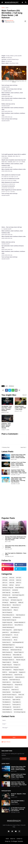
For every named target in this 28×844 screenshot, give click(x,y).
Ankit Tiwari (6, 592)
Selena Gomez (19, 677)
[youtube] (15, 831)
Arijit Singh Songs (18, 595)
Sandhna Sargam (7, 677)
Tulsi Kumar (6, 704)
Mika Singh (19, 647)
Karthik (15, 637)
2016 (11, 577)
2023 (18, 582)
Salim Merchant (7, 674)
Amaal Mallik (19, 587)
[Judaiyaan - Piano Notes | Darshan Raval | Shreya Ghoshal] (7, 418)
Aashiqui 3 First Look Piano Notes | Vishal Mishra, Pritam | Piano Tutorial (18, 464)
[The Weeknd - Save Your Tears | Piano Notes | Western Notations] (7, 401)
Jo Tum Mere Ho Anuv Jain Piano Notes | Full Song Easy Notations (18, 809)
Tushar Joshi (16, 704)
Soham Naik (6, 692)
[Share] (25, 21)
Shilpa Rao (18, 684)
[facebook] (8, 831)
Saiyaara (22, 672)
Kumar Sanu (6, 642)
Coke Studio (15, 607)
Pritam (15, 662)
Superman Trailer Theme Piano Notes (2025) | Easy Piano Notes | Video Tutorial (18, 471)
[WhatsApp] (13, 390)
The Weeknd (6, 702)
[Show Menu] (2, 2)
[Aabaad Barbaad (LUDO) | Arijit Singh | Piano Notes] (20, 401)
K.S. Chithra (6, 637)
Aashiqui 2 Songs (7, 587)
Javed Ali (5, 632)
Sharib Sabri (6, 682)
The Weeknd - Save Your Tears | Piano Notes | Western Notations (7, 408)
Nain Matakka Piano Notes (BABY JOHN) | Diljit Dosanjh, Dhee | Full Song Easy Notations (18, 480)
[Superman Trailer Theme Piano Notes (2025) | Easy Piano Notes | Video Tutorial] (6, 472)
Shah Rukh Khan (14, 679)
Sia (16, 687)
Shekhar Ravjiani (7, 684)
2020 (7, 7)
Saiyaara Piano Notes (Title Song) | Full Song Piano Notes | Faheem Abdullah (18, 456)
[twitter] (12, 831)
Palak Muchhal (18, 657)
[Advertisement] (14, 39)
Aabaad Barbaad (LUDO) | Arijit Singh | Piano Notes (20, 408)
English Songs (7, 622)
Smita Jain (5, 689)
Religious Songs (18, 669)
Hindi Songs (7, 630)
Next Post (23, 447)
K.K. (16, 635)
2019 (11, 580)
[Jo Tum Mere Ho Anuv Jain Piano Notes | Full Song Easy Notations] (6, 809)
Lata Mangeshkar (18, 642)
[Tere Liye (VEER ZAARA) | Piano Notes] (6, 802)
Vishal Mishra (18, 709)
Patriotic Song (20, 659)
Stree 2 (21, 694)
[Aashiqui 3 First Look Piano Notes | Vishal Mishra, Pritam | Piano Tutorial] (6, 464)
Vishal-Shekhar (7, 712)
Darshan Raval (7, 610)
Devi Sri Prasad (7, 612)
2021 (4, 582)
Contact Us (19, 838)
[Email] (16, 390)
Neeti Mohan (6, 654)
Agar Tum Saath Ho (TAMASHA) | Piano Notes (15, 553)
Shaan (4, 679)
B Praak (5, 602)
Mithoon (5, 649)
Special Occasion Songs (9, 694)
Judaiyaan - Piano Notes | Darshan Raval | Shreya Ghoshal (6, 426)
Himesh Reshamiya (8, 627)
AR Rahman (11, 386)
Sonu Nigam (16, 692)
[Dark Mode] (22, 2)
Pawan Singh (6, 662)
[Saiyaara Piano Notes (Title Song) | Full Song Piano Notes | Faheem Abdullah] (6, 456)
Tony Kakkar (16, 702)
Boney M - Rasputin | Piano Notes (18, 794)
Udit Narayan (6, 707)
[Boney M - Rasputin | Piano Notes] (6, 795)
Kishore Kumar (7, 640)
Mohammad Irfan (16, 649)
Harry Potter (19, 625)
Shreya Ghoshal (7, 687)
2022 (11, 582)
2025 (11, 585)
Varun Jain (16, 707)
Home (3, 7)
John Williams (15, 632)
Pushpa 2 (17, 664)
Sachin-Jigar (13, 672)
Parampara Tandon (8, 659)
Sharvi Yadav (17, 682)
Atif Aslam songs (16, 600)
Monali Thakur (18, 652)
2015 (4, 577)
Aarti (18, 585)
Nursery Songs (7, 657)
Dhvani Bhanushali (8, 615)
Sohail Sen (14, 689)
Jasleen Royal (18, 630)
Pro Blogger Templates (17, 841)
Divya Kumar (6, 617)
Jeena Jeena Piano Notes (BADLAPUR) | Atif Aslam (15, 546)
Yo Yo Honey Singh (19, 712)
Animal (15, 590)
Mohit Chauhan (7, 652)
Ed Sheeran (16, 617)
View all (24, 395)
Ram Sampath (6, 669)
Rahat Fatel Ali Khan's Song (10, 667)
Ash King (5, 600)
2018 (4, 580)
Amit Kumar (6, 590)
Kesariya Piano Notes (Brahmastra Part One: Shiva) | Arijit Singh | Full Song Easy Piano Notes (15, 538)
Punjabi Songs (7, 664)
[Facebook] (6, 390)
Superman (18, 697)
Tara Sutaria (6, 699)
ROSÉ (4, 672)
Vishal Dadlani (7, 709)
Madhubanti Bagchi (8, 645)
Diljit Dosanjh (20, 615)
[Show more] (19, 390)
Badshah (13, 602)
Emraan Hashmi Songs (9, 620)
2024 (4, 585)
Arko (4, 597)
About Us (12, 838)
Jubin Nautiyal (7, 635)
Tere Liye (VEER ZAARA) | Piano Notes (17, 801)
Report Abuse (6, 741)
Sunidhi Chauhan (7, 697)
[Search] (26, 2)
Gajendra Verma (7, 625)
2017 (18, 577)
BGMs (20, 602)
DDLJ (16, 610)
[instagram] (19, 831)
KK (15, 640)
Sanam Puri (18, 674)
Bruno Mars (17, 605)
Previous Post (5, 447)
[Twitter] (9, 390)
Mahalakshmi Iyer (7, 647)
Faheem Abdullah (19, 622)
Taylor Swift (16, 699)
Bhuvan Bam (6, 605)
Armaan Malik (13, 597)
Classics (5, 607)
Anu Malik (15, 592)
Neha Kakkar (17, 654)
